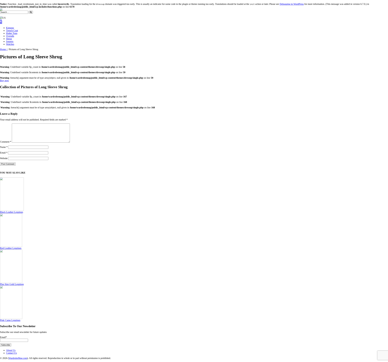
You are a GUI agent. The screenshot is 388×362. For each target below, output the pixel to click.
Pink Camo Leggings (10, 320)
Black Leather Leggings (11, 212)
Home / (4, 49)
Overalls (10, 36)
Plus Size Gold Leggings (12, 284)
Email (3, 152)
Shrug (9, 38)
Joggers (9, 41)
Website (4, 158)
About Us (10, 350)
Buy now (4, 80)
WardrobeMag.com (18, 358)
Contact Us (11, 353)
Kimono (10, 28)
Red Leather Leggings (10, 248)
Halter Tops (11, 33)
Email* (3, 337)
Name (4, 147)
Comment (5, 141)
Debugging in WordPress (292, 4)
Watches (10, 44)
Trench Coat (12, 30)
